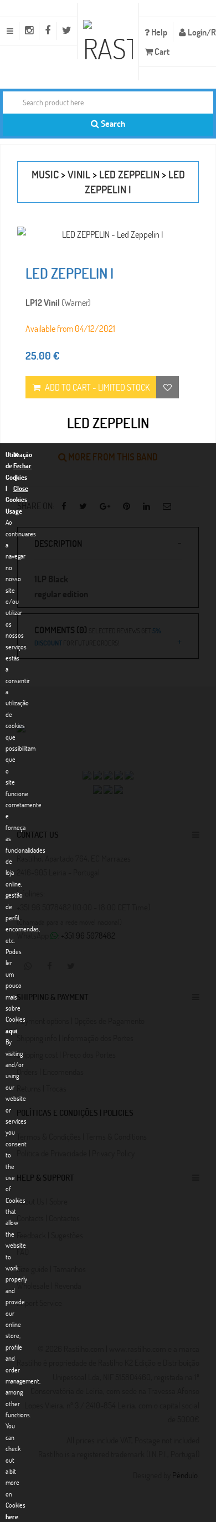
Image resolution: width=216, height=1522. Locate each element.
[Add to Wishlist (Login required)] (167, 387)
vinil (79, 174)
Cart (161, 51)
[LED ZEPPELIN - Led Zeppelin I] (108, 234)
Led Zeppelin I (69, 273)
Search (112, 123)
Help (158, 32)
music (45, 174)
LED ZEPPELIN (129, 174)
